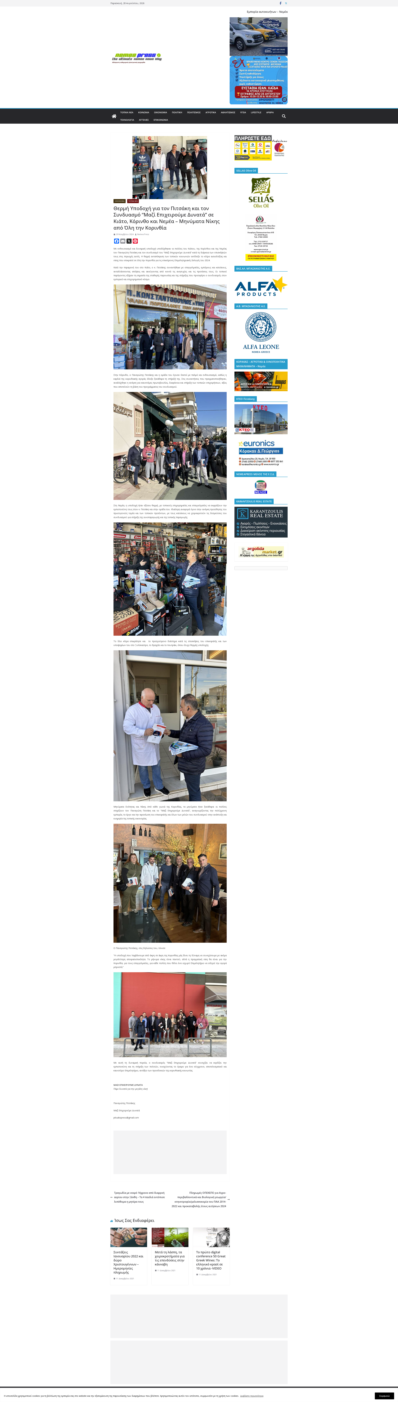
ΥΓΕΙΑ (243, 112)
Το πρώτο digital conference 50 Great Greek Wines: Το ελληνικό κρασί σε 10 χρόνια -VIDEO (211, 1260)
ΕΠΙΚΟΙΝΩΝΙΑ (161, 119)
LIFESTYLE (256, 112)
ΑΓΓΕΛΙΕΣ (144, 119)
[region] (199, 1395)
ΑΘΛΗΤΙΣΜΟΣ (228, 112)
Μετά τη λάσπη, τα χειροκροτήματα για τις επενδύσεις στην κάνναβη (170, 1258)
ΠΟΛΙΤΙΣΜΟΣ (194, 112)
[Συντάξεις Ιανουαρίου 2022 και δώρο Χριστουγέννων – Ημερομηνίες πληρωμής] (128, 1230)
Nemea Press (143, 234)
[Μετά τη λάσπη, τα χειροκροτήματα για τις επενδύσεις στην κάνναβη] (170, 1230)
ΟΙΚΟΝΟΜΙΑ (160, 112)
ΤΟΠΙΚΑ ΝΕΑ (126, 112)
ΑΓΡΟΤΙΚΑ (211, 112)
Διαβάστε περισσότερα (251, 1395)
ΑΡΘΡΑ (270, 112)
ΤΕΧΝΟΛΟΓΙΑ (127, 119)
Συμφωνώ (384, 1395)
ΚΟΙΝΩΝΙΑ (143, 112)
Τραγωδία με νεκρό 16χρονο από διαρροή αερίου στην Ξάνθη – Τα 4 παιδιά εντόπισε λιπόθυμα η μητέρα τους (139, 1197)
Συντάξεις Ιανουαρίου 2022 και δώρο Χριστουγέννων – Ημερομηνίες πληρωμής (128, 1262)
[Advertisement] (170, 1152)
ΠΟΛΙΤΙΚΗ (177, 112)
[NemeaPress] (114, 116)
